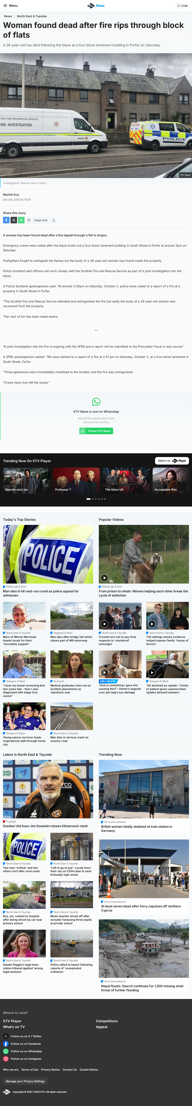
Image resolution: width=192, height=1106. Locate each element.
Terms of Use (29, 1069)
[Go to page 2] (93, 499)
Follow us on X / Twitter (26, 1036)
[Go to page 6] (105, 499)
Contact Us (70, 1069)
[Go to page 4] (99, 499)
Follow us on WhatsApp (26, 1051)
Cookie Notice (89, 1069)
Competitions (107, 1021)
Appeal (101, 1027)
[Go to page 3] (96, 499)
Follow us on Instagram (26, 1058)
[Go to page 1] (88, 499)
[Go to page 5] (102, 499)
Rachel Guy (11, 194)
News (8, 16)
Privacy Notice (50, 1069)
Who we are (10, 1069)
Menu (13, 5)
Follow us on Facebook (26, 1043)
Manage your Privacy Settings (25, 1081)
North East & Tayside (32, 16)
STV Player (12, 1021)
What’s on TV (14, 1027)
